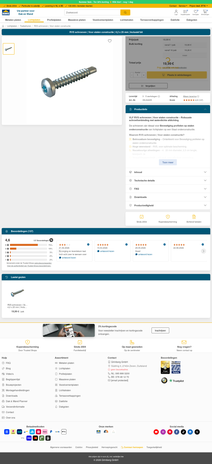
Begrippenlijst (12, 379)
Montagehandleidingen (17, 390)
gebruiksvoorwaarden (43, 263)
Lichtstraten (64, 390)
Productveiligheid (144, 205)
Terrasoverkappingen (69, 395)
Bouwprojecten (13, 384)
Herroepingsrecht (109, 447)
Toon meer (167, 162)
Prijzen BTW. (198, 5)
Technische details (144, 180)
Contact (173, 5)
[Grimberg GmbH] (113, 431)
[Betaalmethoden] (35, 435)
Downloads (140, 197)
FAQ (136, 188)
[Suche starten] (125, 12)
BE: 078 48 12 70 (120, 376)
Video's (9, 373)
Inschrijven (160, 330)
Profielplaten (65, 373)
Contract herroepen (133, 447)
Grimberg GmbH (119, 362)
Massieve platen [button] (77, 19)
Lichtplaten (12, 25)
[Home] (3, 25)
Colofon (78, 447)
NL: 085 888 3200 (120, 373)
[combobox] (92, 12)
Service (182, 5)
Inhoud (138, 172)
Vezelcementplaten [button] (103, 19)
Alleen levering (190, 96)
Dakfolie (62, 401)
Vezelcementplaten (68, 384)
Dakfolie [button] (175, 19)
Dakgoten (63, 406)
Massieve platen (67, 379)
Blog (8, 368)
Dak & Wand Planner (16, 401)
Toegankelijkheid (154, 447)
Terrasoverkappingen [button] (152, 19)
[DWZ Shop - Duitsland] (106, 431)
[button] (205, 12)
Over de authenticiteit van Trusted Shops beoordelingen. (29, 265)
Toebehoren (25, 25)
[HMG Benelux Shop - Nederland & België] (98, 431)
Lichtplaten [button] (34, 19)
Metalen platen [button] (13, 19)
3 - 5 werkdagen (149, 96)
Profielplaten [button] (54, 19)
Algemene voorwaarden (61, 447)
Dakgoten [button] (191, 19)
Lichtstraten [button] (126, 19)
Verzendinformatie (15, 406)
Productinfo (140, 109)
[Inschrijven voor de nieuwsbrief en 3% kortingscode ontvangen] (69, 330)
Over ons (10, 417)
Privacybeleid (92, 447)
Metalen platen (66, 363)
